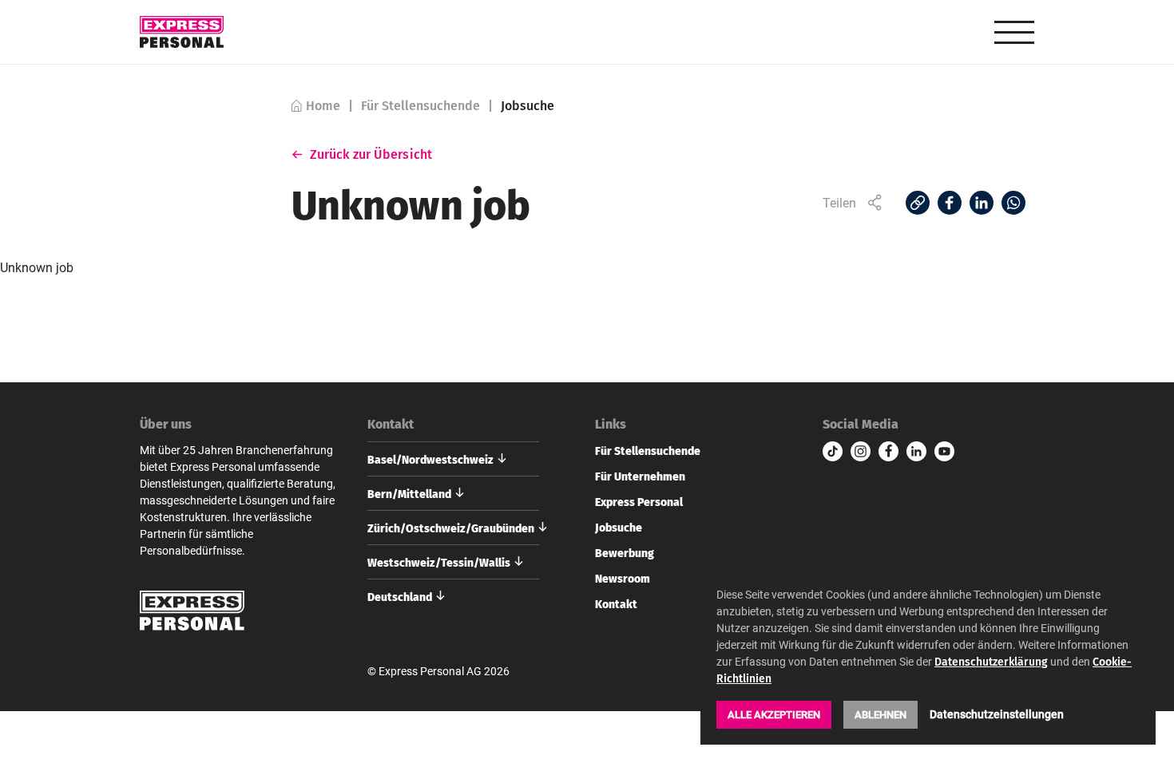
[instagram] (861, 451)
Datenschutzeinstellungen (997, 713)
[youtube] (944, 451)
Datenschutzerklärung (991, 661)
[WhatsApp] (1013, 203)
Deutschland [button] (399, 596)
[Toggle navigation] (1014, 32)
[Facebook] (950, 203)
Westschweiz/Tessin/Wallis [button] (438, 562)
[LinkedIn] (982, 203)
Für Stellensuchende (420, 106)
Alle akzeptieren (774, 714)
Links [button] (610, 423)
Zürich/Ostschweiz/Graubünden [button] (450, 527)
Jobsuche (618, 527)
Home (323, 106)
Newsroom (622, 578)
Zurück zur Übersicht (371, 154)
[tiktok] (833, 451)
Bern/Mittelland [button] (409, 493)
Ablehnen (880, 714)
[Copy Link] (918, 203)
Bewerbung (624, 552)
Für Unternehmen (640, 475)
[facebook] (888, 451)
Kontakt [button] (390, 423)
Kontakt (616, 603)
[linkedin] (916, 451)
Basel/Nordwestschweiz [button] (430, 459)
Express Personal (639, 501)
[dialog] (928, 657)
